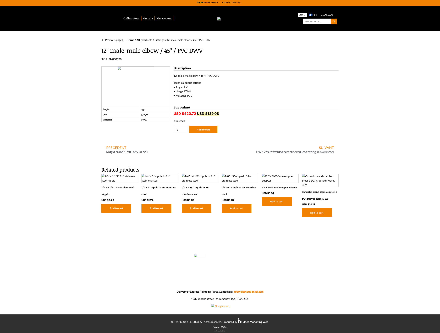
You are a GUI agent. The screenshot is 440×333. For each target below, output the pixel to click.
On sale (148, 18)
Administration (220, 331)
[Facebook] (221, 280)
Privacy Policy (220, 326)
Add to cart (203, 129)
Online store (131, 18)
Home (130, 40)
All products (144, 40)
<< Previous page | (112, 39)
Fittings (159, 40)
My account (164, 18)
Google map (222, 306)
